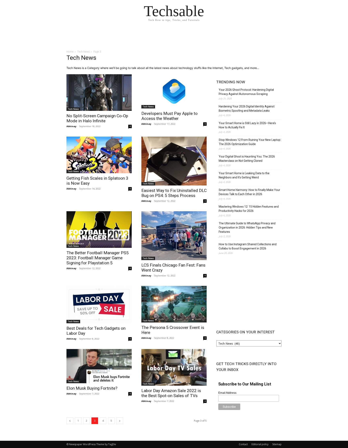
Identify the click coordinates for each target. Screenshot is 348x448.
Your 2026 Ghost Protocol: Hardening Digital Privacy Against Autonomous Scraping (246, 92)
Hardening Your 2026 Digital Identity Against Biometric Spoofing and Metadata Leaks (246, 108)
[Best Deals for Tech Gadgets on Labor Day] (99, 304)
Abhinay (71, 126)
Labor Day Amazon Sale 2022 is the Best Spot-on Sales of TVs (171, 393)
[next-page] (119, 420)
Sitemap (277, 444)
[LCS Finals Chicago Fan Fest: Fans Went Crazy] (174, 235)
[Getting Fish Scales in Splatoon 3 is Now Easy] (99, 155)
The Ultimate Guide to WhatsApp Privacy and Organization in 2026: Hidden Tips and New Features (247, 227)
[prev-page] (69, 420)
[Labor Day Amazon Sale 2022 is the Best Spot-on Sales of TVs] (174, 367)
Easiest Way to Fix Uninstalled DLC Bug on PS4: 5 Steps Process (174, 193)
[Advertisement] (249, 291)
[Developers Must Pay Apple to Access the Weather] (174, 91)
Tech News (83, 51)
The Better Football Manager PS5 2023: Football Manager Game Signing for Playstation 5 (97, 257)
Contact (243, 444)
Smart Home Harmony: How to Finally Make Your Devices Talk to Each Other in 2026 (249, 192)
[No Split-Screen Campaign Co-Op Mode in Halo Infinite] (99, 92)
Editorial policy (260, 444)
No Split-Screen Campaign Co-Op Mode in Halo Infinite (97, 118)
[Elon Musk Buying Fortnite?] (99, 366)
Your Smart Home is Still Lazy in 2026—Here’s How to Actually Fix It (247, 125)
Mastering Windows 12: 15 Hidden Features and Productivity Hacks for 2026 (249, 208)
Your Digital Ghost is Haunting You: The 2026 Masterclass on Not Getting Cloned (247, 158)
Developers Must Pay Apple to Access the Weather (169, 116)
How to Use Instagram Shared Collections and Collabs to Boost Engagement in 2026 (248, 246)
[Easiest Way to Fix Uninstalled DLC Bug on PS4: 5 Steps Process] (174, 161)
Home (70, 51)
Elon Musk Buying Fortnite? (91, 388)
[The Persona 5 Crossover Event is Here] (174, 304)
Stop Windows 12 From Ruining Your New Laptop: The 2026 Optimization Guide (250, 142)
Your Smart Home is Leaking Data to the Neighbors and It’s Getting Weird (244, 175)
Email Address (227, 392)
